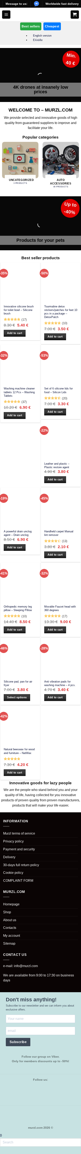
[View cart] (75, 14)
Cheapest (52, 26)
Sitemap (9, 943)
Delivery (9, 857)
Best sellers (31, 26)
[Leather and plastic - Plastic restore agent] (61, 439)
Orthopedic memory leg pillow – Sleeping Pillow (18, 608)
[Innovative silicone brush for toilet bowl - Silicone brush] (20, 282)
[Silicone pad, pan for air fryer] (20, 657)
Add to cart (14, 333)
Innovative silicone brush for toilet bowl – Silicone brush (19, 310)
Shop (7, 912)
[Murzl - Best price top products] (40, 14)
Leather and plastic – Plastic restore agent (56, 465)
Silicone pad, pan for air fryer (18, 683)
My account (11, 935)
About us (9, 920)
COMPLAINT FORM (18, 880)
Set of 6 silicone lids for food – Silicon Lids (58, 390)
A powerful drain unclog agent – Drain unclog (18, 533)
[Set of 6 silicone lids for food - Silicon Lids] (61, 364)
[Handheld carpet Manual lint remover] (61, 507)
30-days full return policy (21, 865)
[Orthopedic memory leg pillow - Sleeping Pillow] (20, 582)
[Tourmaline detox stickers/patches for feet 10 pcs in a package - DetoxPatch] (61, 282)
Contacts (9, 927)
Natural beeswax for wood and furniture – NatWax (19, 751)
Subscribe (18, 1042)
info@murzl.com (26, 966)
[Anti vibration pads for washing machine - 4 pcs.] (61, 657)
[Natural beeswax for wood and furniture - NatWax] (20, 725)
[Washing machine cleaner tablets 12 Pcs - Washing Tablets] (20, 364)
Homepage (11, 904)
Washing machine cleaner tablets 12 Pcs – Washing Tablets (19, 392)
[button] (6, 14)
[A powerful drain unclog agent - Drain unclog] (20, 507)
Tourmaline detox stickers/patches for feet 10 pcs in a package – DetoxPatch (60, 312)
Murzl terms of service (19, 833)
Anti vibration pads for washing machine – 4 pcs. (60, 683)
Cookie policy (13, 872)
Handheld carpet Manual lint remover (58, 533)
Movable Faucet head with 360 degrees (60, 608)
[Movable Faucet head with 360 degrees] (61, 582)
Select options (17, 697)
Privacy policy (13, 841)
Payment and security (19, 849)
